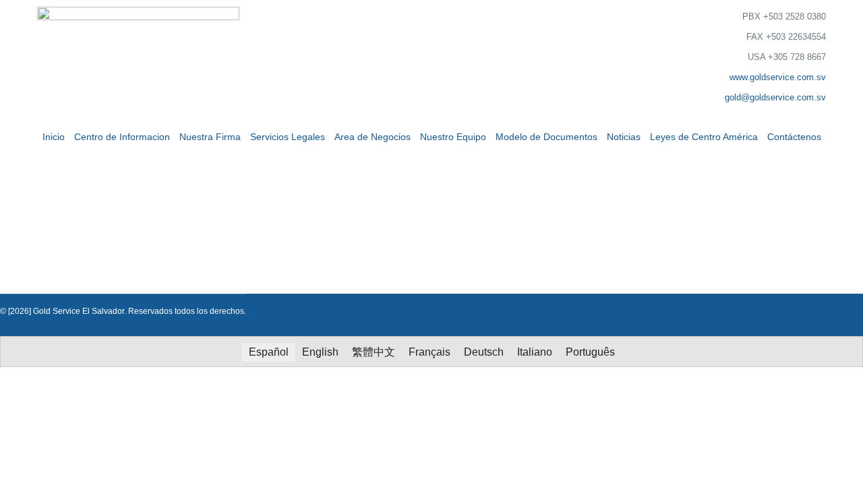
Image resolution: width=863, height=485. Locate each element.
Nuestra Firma (210, 136)
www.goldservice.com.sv (778, 77)
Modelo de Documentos (546, 136)
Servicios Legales (287, 136)
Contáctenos (794, 136)
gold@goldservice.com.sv (775, 97)
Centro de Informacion (122, 136)
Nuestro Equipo (453, 136)
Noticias (624, 136)
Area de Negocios (372, 136)
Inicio (53, 136)
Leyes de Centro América (704, 136)
